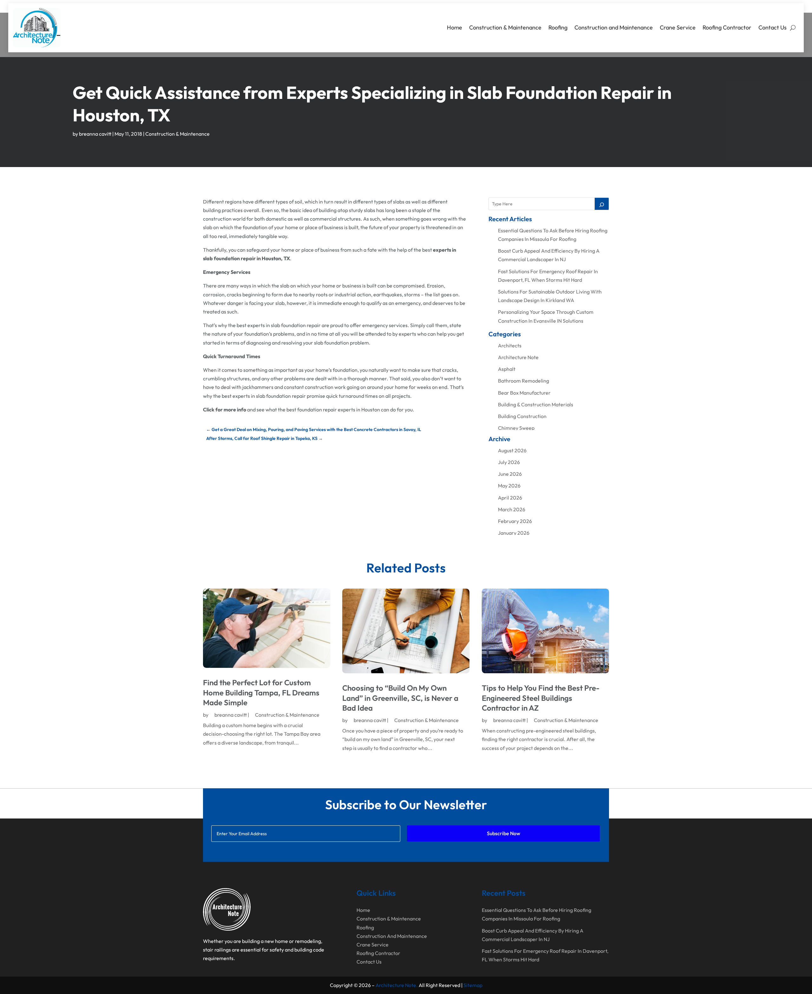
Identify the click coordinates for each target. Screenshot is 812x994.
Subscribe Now (503, 833)
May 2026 (509, 485)
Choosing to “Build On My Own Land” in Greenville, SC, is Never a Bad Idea (400, 697)
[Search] (601, 203)
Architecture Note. (397, 985)
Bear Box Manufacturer (524, 393)
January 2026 (513, 533)
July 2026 (509, 462)
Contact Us (772, 27)
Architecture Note (518, 357)
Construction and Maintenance (613, 27)
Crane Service (678, 27)
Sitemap (472, 985)
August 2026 (512, 450)
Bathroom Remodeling (523, 381)
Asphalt (506, 369)
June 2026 (510, 474)
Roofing (557, 27)
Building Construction (522, 416)
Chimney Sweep (516, 428)
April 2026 (510, 497)
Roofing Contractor (727, 27)
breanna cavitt (95, 134)
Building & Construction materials (535, 404)
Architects (509, 345)
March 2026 (511, 509)
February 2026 (515, 521)
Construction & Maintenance (505, 27)
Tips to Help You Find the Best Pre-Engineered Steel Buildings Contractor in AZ (540, 697)
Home (454, 27)
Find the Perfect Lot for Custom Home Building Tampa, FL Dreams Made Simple (261, 692)
